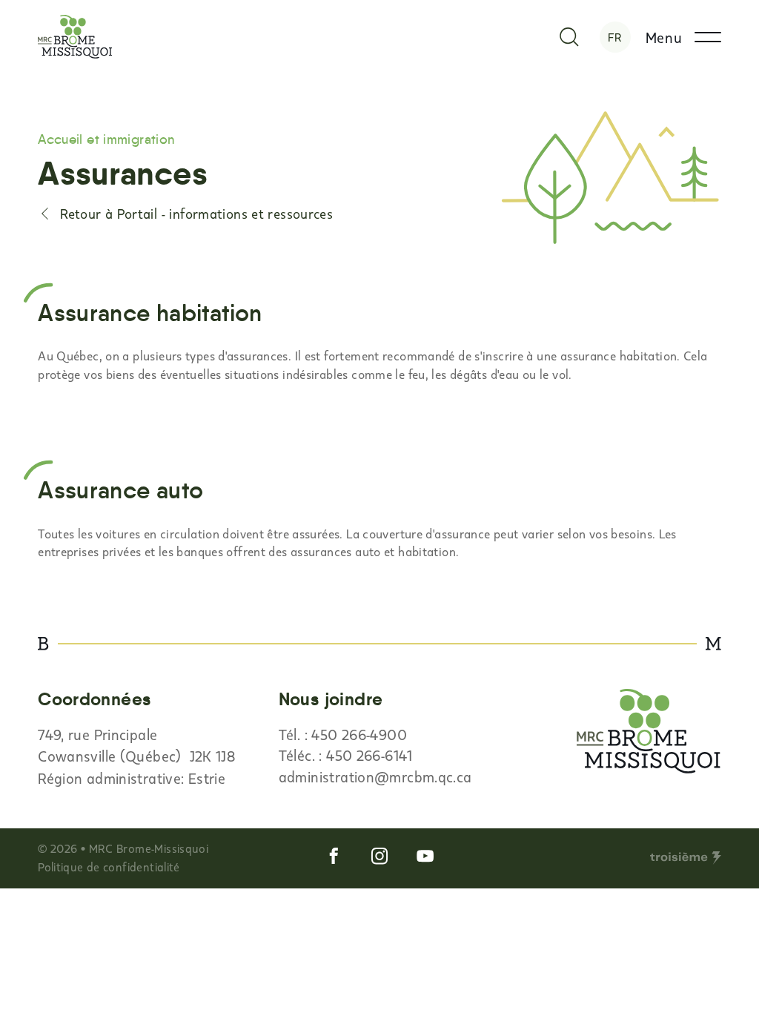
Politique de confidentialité (109, 866)
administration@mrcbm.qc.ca (375, 776)
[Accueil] (75, 37)
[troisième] (685, 858)
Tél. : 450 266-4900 (343, 734)
